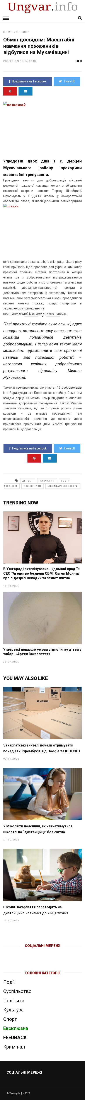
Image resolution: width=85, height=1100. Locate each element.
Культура (13, 1010)
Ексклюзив (15, 1028)
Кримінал (14, 1047)
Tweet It (69, 81)
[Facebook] (33, 953)
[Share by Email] (25, 91)
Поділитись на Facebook (29, 81)
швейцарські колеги (63, 486)
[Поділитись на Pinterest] (10, 91)
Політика (13, 1000)
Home (7, 32)
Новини (23, 32)
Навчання (47, 481)
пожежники (32, 486)
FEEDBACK (15, 1037)
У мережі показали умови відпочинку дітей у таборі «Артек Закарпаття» (42, 651)
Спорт (10, 1019)
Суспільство (17, 991)
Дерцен (27, 481)
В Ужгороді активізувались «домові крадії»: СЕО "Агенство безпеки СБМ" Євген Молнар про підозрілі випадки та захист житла (41, 573)
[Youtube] (42, 953)
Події (9, 982)
